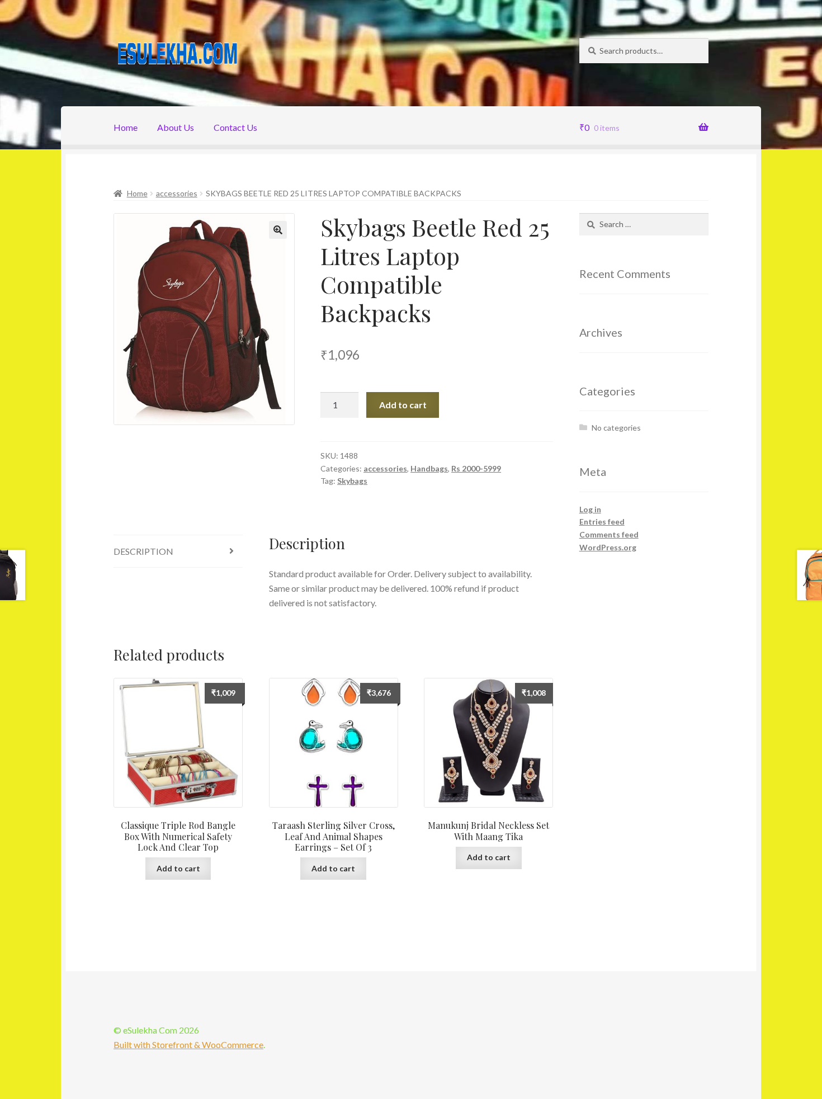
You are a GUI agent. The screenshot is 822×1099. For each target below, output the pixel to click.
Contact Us (235, 127)
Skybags (352, 480)
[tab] (178, 551)
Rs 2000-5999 (476, 468)
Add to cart (403, 404)
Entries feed (602, 521)
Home (126, 127)
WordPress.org (607, 547)
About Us (175, 127)
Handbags (429, 468)
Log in (590, 509)
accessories (176, 193)
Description (143, 551)
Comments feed (609, 534)
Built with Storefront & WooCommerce (188, 1044)
